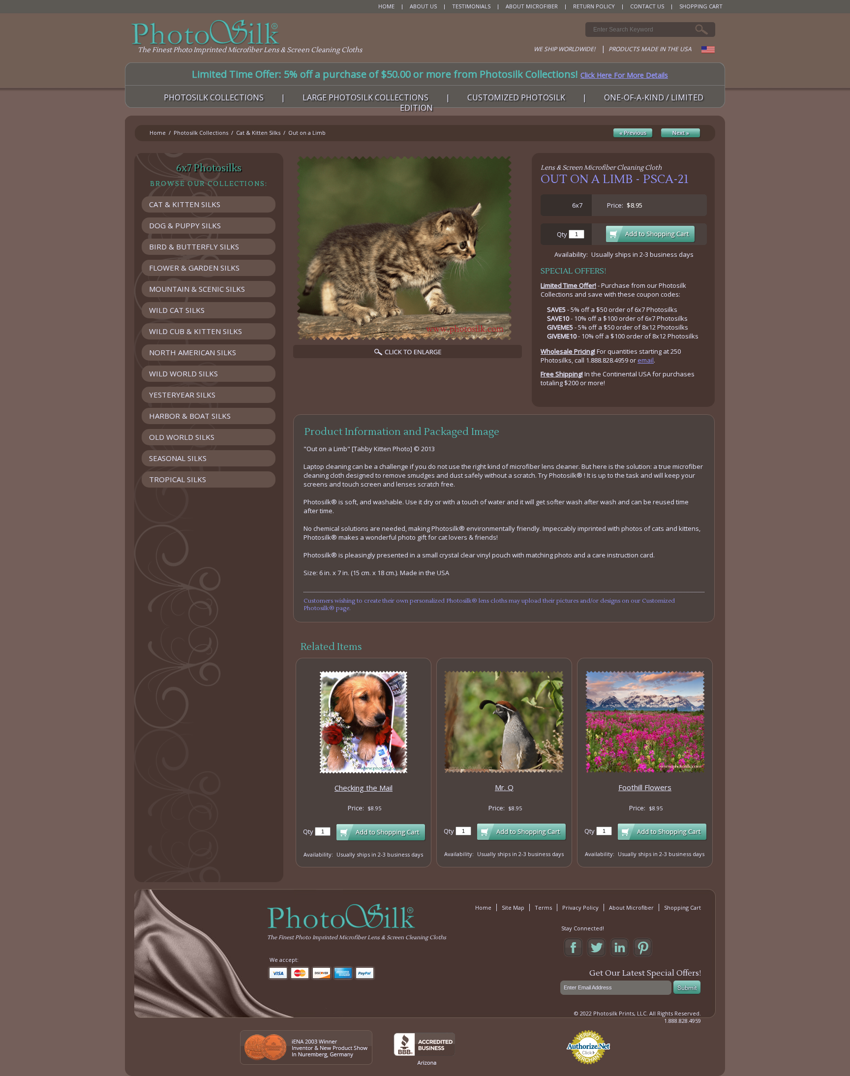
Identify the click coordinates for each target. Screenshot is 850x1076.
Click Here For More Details (624, 75)
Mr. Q (504, 787)
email (646, 360)
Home (158, 132)
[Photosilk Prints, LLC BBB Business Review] (424, 1062)
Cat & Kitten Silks (258, 132)
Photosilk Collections (201, 132)
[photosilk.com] (205, 33)
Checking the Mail (363, 788)
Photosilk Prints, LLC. (620, 1013)
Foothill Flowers (644, 787)
